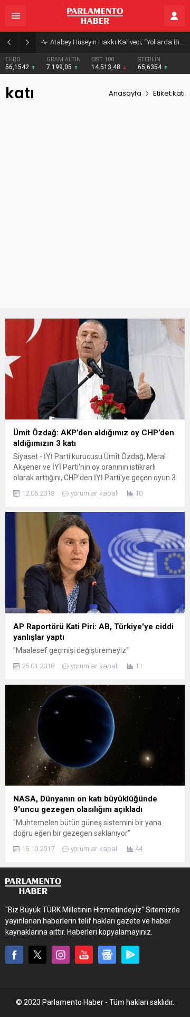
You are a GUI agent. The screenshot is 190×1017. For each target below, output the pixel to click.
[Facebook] (14, 955)
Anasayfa (125, 93)
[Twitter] (37, 955)
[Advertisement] (95, 213)
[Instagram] (61, 955)
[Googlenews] (107, 955)
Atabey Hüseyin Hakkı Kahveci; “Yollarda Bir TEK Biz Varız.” (117, 42)
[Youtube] (84, 955)
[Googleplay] (130, 955)
